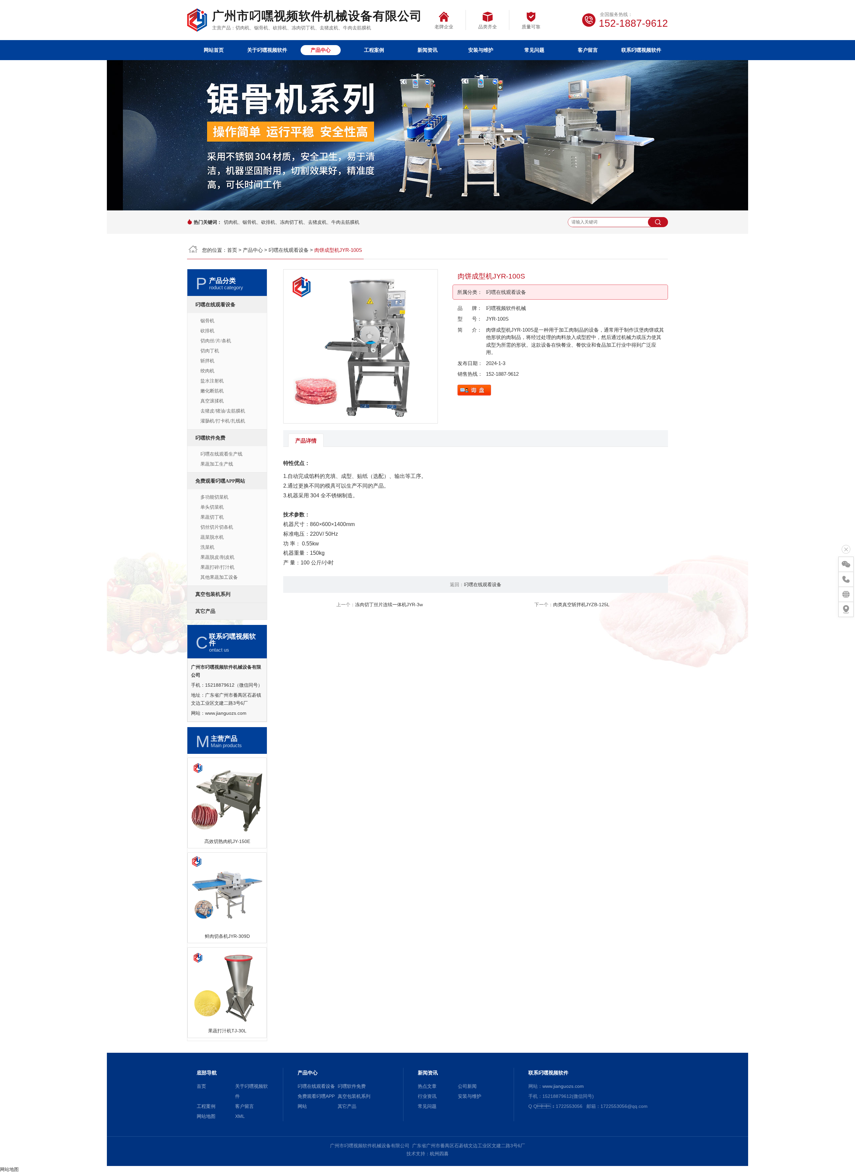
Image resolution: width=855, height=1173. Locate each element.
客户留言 (588, 50)
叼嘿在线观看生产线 (221, 454)
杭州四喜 (439, 1153)
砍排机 (207, 330)
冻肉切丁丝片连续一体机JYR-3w (389, 604)
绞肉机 (207, 370)
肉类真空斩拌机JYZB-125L (581, 604)
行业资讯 (427, 1096)
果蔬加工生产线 (216, 464)
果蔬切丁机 (212, 517)
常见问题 (534, 50)
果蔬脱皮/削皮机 (217, 557)
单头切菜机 (212, 507)
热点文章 (427, 1086)
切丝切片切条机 (216, 527)
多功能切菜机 (214, 497)
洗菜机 (207, 547)
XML (240, 1116)
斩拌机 (207, 360)
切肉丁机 (209, 350)
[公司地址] (846, 609)
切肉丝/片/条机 (215, 340)
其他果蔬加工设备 (219, 577)
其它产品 (205, 611)
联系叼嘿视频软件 (641, 50)
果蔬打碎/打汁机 (217, 567)
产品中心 (321, 50)
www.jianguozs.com (225, 713)
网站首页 (214, 50)
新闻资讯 (427, 50)
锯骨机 (207, 320)
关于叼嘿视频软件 (267, 50)
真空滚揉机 (212, 400)
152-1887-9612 (502, 374)
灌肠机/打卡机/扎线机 (222, 421)
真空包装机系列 (212, 594)
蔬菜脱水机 (212, 537)
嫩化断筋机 (212, 390)
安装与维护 (480, 50)
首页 (232, 250)
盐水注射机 (212, 380)
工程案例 (374, 50)
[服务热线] (846, 579)
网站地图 (206, 1116)
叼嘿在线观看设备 (289, 250)
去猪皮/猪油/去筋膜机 (222, 410)
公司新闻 (467, 1086)
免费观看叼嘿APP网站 (220, 481)
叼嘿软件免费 (210, 438)
